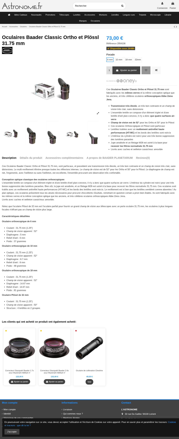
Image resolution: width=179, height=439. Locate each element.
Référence (111, 43)
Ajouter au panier (128, 70)
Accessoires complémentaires (64, 157)
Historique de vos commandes (18, 418)
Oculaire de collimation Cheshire (89, 370)
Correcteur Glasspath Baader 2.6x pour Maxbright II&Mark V (54, 371)
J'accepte (12, 431)
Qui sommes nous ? (73, 413)
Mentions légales (71, 418)
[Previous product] (175, 26)
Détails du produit (31, 157)
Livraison (67, 409)
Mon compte (10, 409)
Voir (89, 382)
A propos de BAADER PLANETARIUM (110, 157)
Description (9, 157)
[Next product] (176, 26)
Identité (7, 413)
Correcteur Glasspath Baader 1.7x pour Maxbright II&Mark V (19, 371)
